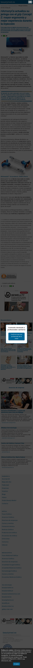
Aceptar (16, 664)
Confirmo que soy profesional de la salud (16, 336)
